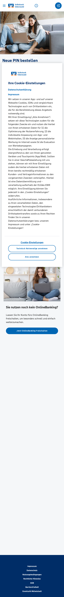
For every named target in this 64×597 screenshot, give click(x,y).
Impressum (32, 566)
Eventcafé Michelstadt (32, 591)
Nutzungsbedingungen (32, 574)
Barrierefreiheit (32, 587)
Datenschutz (32, 570)
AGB (32, 583)
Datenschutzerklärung (19, 89)
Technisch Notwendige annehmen (32, 249)
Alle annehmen (32, 257)
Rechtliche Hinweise (32, 579)
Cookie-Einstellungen (32, 242)
